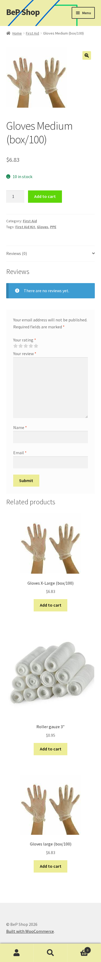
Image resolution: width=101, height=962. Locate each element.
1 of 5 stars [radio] (15, 346)
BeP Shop (23, 12)
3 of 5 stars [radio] (25, 346)
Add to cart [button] (50, 605)
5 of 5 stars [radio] (36, 346)
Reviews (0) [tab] (16, 253)
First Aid (32, 33)
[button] (86, 55)
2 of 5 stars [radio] (20, 346)
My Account (17, 953)
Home (17, 33)
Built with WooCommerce (30, 931)
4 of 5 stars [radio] (31, 346)
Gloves (42, 226)
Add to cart (45, 196)
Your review (24, 353)
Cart (77, 948)
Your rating (24, 340)
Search (50, 953)
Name (20, 427)
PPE (53, 226)
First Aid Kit (25, 226)
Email (20, 452)
